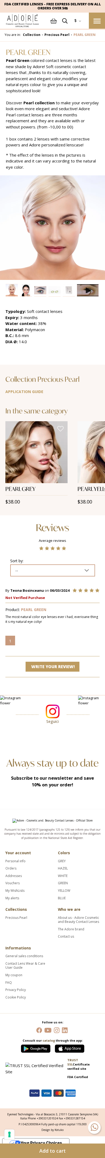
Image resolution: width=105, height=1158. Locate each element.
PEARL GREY (20, 489)
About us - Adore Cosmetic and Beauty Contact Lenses (78, 920)
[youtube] (47, 1029)
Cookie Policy (15, 997)
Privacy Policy (15, 990)
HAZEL (63, 868)
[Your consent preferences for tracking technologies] (9, 1134)
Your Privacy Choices (41, 1142)
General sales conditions (24, 956)
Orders (10, 868)
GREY (62, 861)
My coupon (13, 975)
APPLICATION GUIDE (24, 391)
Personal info (15, 861)
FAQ (8, 983)
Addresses (13, 876)
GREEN (63, 883)
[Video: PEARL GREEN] (88, 290)
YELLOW (64, 891)
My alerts (12, 898)
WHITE (63, 876)
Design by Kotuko (52, 1130)
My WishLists (14, 891)
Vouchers (12, 883)
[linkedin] (65, 1029)
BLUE (62, 898)
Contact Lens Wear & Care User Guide (25, 965)
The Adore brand (71, 929)
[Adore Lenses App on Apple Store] (69, 1047)
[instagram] (57, 1029)
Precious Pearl (16, 918)
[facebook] (39, 1029)
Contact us (66, 936)
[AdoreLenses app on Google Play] (36, 1047)
